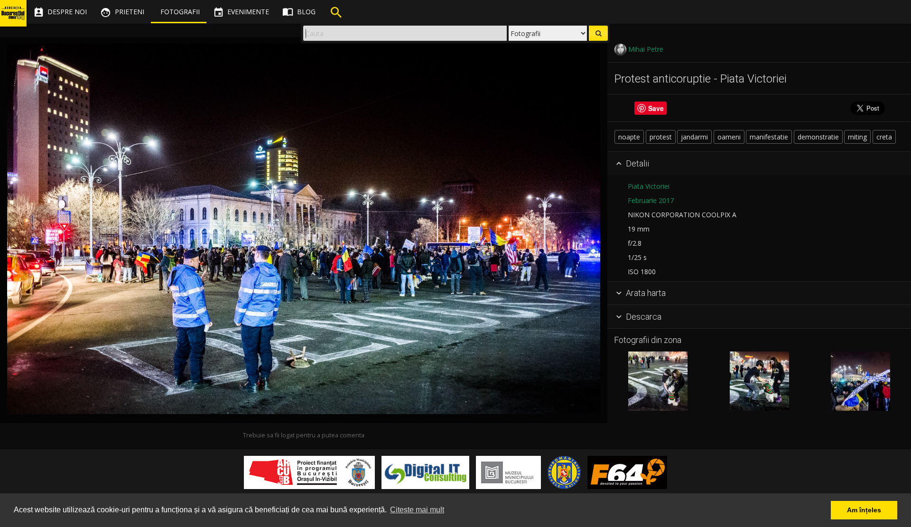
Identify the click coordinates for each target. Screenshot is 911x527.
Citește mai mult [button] (417, 510)
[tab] (759, 163)
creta (884, 136)
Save (656, 108)
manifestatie (769, 136)
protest (661, 136)
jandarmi (694, 136)
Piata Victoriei (648, 186)
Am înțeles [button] (864, 510)
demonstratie (818, 136)
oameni (729, 136)
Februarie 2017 (651, 200)
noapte (629, 136)
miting (857, 136)
